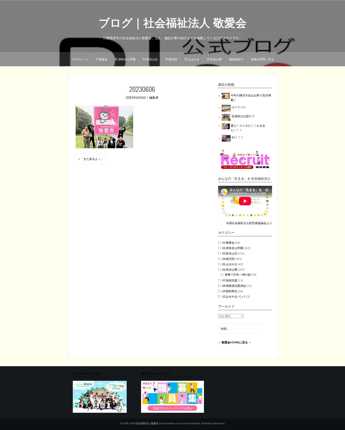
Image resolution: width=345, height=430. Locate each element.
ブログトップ (79, 59)
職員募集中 (236, 59)
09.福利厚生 (229, 291)
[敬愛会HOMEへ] (100, 396)
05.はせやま (192, 59)
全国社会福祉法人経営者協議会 (246, 223)
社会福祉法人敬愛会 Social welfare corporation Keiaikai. (168, 423)
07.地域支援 (229, 280)
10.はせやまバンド (234, 296)
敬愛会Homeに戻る (262, 59)
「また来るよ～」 (92, 158)
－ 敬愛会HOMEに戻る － (234, 342)
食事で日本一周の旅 (238, 274)
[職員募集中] (245, 159)
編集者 (153, 97)
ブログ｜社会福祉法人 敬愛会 (172, 21)
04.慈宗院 (171, 59)
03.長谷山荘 (150, 59)
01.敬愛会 (101, 59)
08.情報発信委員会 (234, 285)
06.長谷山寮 (214, 59)
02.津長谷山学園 (125, 59)
